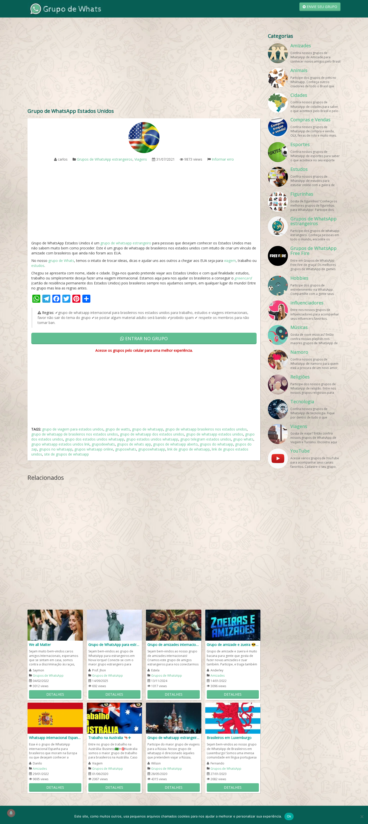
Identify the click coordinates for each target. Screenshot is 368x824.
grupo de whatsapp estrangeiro (125, 243)
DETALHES (55, 694)
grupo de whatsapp (147, 429)
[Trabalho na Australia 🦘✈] (114, 717)
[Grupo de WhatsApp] (65, 8)
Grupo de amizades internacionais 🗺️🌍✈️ (173, 644)
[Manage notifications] (11, 813)
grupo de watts (117, 429)
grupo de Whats (61, 260)
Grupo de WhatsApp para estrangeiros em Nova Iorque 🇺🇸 (114, 644)
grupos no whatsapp (55, 449)
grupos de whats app (134, 444)
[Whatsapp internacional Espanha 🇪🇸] (55, 717)
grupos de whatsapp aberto (175, 444)
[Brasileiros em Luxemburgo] (233, 717)
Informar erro (223, 159)
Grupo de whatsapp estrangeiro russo (173, 737)
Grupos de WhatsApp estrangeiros (104, 159)
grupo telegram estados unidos (205, 439)
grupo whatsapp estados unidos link (60, 444)
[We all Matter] (55, 624)
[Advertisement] (144, 68)
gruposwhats (125, 449)
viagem (230, 260)
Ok (289, 816)
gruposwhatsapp (151, 449)
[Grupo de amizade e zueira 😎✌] (233, 624)
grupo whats (243, 439)
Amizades (218, 675)
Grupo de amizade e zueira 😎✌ (233, 644)
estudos (37, 265)
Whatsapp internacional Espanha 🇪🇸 (55, 737)
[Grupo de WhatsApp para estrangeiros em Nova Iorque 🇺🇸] (114, 624)
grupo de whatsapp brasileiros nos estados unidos (206, 429)
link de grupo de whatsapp (188, 449)
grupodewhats (103, 444)
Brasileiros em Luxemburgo (229, 737)
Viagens (140, 159)
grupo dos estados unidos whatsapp (94, 439)
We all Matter (40, 644)
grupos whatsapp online (93, 449)
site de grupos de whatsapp (66, 454)
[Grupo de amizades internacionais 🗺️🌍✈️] (173, 624)
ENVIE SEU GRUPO (321, 6)
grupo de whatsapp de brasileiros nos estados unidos (74, 434)
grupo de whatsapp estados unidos (214, 434)
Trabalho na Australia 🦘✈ (109, 737)
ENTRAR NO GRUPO (146, 338)
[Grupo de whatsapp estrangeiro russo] (173, 717)
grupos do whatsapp (216, 444)
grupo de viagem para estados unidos (72, 429)
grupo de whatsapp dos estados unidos (152, 434)
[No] (361, 816)
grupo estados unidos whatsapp (152, 439)
